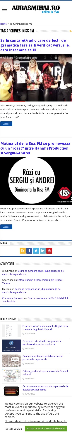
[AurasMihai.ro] (36, 8)
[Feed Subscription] (71, 31)
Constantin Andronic (13, 298)
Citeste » (6, 124)
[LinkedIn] (43, 251)
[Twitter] (36, 251)
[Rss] (23, 251)
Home (3, 23)
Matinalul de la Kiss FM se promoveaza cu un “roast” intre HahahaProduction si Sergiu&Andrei (35, 148)
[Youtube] (49, 251)
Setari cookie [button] (14, 428)
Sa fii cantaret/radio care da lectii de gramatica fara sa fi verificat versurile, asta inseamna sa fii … (35, 45)
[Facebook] (29, 251)
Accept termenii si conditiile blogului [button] (46, 428)
